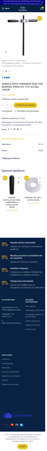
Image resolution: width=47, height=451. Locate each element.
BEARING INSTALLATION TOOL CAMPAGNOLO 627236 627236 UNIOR (11, 202)
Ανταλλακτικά (7, 363)
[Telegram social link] (17, 129)
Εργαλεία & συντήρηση (11, 376)
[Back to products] (6, 71)
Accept (22, 446)
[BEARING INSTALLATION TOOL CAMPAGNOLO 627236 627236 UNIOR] (12, 185)
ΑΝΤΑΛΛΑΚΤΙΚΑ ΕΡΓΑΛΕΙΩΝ (12, 66)
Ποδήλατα (6, 359)
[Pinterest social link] (14, 129)
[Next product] (9, 71)
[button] (19, 182)
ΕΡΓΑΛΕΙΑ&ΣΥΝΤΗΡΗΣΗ (11, 63)
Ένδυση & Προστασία (10, 372)
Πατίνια (5, 380)
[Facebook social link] (8, 129)
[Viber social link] (20, 129)
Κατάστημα (20, 60)
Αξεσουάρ (6, 367)
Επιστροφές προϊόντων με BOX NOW (34, 315)
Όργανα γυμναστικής (10, 384)
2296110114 (39, 287)
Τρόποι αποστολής (32, 325)
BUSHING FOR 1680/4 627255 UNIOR (33, 198)
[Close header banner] (42, 2)
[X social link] (11, 129)
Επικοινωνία (30, 329)
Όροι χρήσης (30, 306)
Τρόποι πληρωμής (32, 321)
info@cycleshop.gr (13, 323)
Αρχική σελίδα (7, 60)
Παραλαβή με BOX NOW (35, 310)
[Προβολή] (6, 52)
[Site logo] (22, 8)
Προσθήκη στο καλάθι (25, 105)
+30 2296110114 (8, 315)
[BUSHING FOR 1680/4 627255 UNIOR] (33, 185)
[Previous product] (3, 71)
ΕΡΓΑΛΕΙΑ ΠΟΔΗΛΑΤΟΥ (31, 63)
